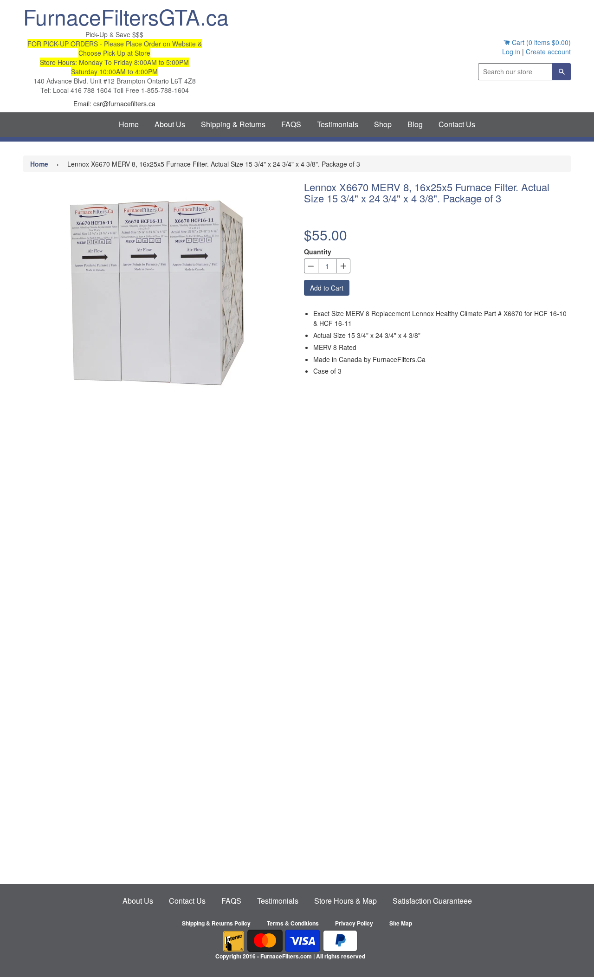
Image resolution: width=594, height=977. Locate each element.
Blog (415, 124)
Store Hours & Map (345, 900)
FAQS (291, 124)
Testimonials (337, 124)
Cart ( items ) (540, 42)
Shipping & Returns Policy (216, 923)
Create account (548, 51)
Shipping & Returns (233, 124)
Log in (511, 51)
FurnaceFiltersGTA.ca (114, 16)
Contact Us (457, 124)
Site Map (400, 923)
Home (129, 124)
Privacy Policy (354, 923)
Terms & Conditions (293, 923)
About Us (170, 124)
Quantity (317, 251)
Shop (383, 124)
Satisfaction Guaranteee (432, 900)
